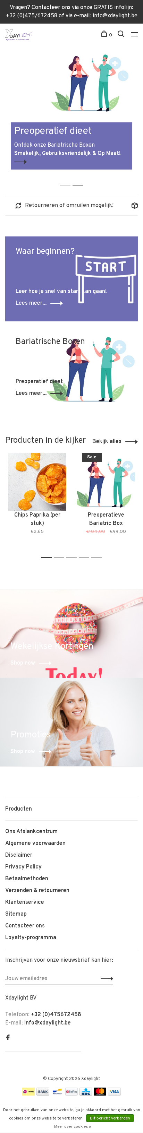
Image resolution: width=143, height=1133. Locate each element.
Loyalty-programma (30, 937)
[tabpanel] (71, 109)
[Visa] (114, 1094)
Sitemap (16, 914)
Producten (18, 809)
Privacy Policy (23, 867)
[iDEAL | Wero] (28, 1094)
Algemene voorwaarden (35, 843)
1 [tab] (67, 178)
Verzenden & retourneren (37, 890)
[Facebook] (8, 1038)
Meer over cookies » (72, 1127)
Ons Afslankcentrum (31, 831)
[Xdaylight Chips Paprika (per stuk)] (37, 482)
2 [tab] (79, 178)
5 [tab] (98, 558)
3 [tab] (73, 558)
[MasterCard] (100, 1094)
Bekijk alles (106, 441)
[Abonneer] (105, 978)
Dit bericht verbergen (110, 1118)
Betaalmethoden (26, 878)
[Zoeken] (122, 35)
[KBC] (85, 1094)
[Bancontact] (57, 1094)
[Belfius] (71, 1094)
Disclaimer (18, 855)
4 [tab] (85, 558)
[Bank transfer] (42, 1094)
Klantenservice (24, 902)
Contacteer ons (25, 926)
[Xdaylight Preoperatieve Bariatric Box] (106, 482)
